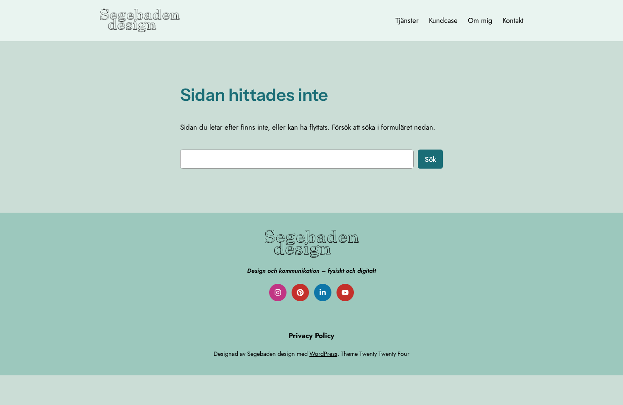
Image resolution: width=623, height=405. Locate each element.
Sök (430, 159)
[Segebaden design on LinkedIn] (322, 292)
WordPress (323, 354)
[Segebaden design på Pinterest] (300, 292)
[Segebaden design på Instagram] (277, 292)
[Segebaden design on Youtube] (345, 292)
